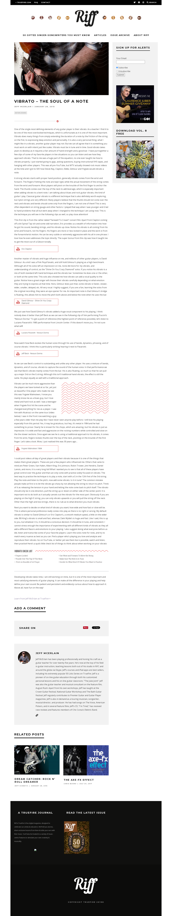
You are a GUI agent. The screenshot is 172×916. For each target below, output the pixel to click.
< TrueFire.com (23, 2)
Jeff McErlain (22, 107)
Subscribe (123, 67)
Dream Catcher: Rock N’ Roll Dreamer (35, 780)
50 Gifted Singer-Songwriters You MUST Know (56, 35)
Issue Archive (120, 35)
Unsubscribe (124, 71)
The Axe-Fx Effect (79, 780)
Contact (45, 2)
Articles (100, 35)
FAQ (36, 2)
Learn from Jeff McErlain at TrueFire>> (32, 598)
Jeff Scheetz (21, 786)
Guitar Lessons (20, 112)
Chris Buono (70, 784)
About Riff (141, 35)
